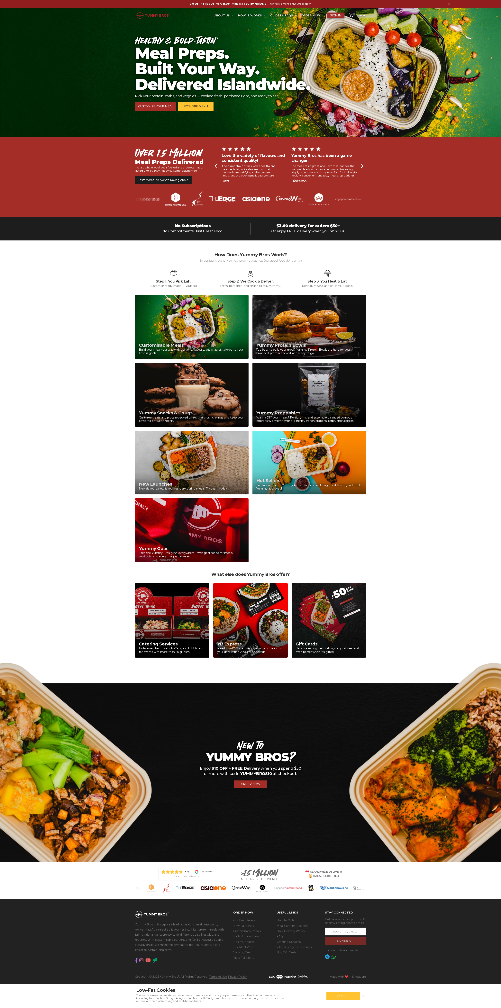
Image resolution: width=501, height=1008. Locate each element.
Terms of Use (218, 976)
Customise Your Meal (155, 106)
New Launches (243, 926)
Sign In (335, 15)
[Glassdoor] (155, 960)
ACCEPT (343, 996)
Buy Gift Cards (286, 952)
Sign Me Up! (345, 940)
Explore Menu (196, 106)
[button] (356, 15)
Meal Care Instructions (292, 926)
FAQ (280, 936)
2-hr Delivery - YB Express (294, 947)
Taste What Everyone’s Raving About (163, 180)
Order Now (310, 15)
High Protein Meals (246, 936)
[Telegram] (327, 957)
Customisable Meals (247, 931)
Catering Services (289, 942)
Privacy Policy (237, 976)
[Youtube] (148, 960)
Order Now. (304, 3)
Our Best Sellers (244, 920)
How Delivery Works (291, 931)
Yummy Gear (242, 952)
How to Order (286, 920)
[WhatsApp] (334, 957)
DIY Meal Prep (243, 947)
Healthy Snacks (243, 942)
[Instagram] (141, 960)
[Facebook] (136, 960)
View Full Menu (243, 957)
